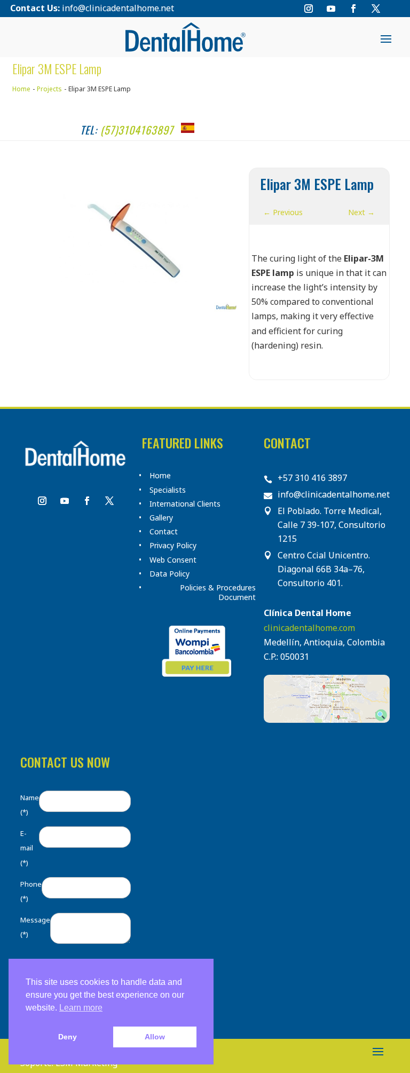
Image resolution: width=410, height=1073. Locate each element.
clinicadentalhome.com (309, 628)
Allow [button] (155, 1036)
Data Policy (169, 574)
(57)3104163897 (137, 130)
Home (160, 475)
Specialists (167, 490)
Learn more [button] (80, 1007)
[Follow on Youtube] (331, 8)
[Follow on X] (375, 8)
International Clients (184, 504)
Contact (163, 531)
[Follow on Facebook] (353, 8)
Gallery (161, 518)
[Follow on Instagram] (308, 8)
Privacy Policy (172, 545)
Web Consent (172, 560)
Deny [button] (67, 1036)
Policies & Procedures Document (218, 592)
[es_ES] (187, 128)
